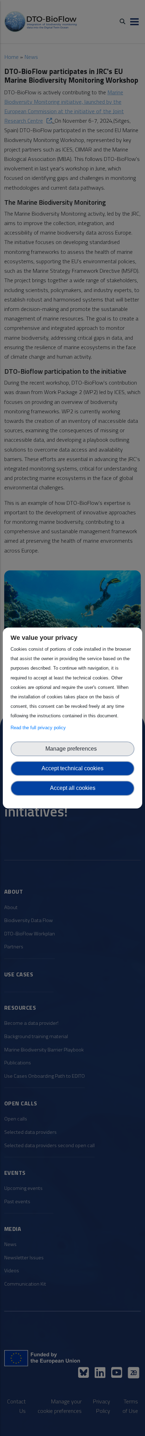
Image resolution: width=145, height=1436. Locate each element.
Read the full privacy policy (40, 727)
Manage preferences (72, 749)
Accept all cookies (72, 788)
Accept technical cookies (72, 768)
